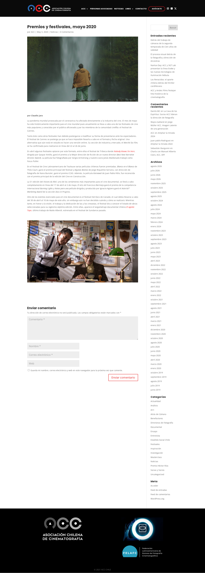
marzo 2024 (156, 217)
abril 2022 (155, 286)
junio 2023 (155, 252)
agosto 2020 (156, 342)
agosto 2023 (156, 243)
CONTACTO (141, 9)
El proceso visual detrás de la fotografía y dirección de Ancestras (163, 57)
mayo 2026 (156, 179)
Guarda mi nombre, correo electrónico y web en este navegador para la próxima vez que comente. (77, 370)
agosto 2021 (156, 308)
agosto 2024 (156, 205)
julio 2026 (155, 170)
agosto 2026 (156, 166)
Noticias (54, 32)
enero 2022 (156, 295)
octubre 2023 (157, 235)
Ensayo (154, 431)
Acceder (154, 485)
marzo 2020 (156, 364)
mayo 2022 (156, 282)
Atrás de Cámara (158, 414)
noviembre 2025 (158, 183)
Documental (156, 427)
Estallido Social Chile (160, 440)
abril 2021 (155, 316)
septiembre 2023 (158, 239)
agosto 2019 (156, 381)
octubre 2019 (157, 372)
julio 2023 (155, 248)
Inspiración (156, 448)
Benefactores (157, 418)
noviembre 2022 (158, 269)
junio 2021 (155, 312)
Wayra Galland (157, 122)
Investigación (157, 453)
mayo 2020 (156, 355)
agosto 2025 (156, 196)
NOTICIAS (119, 9)
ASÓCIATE (157, 8)
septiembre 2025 (158, 192)
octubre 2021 (157, 299)
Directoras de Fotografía (162, 422)
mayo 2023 (156, 256)
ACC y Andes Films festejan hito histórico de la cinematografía (163, 93)
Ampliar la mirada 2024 (162, 144)
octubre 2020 (157, 338)
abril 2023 (155, 260)
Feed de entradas (159, 490)
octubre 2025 (157, 187)
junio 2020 (155, 351)
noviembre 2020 (158, 334)
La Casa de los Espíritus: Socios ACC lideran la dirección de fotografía (164, 114)
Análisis (154, 405)
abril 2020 (155, 359)
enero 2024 (156, 226)
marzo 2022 (156, 291)
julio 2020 (155, 346)
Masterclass (156, 457)
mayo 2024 (156, 213)
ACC (83, 9)
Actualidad (156, 401)
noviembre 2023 (158, 230)
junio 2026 (155, 175)
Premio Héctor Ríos (159, 465)
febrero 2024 (157, 222)
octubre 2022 (157, 273)
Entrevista (155, 435)
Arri (152, 410)
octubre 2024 (157, 200)
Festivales (155, 444)
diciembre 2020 (158, 329)
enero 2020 (156, 368)
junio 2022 (155, 278)
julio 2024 (155, 209)
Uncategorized (157, 474)
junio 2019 (155, 389)
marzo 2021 (156, 321)
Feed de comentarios (160, 494)
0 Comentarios (67, 32)
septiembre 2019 (158, 377)
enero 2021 (156, 325)
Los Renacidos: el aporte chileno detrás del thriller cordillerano (162, 83)
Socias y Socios (157, 470)
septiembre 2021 (158, 303)
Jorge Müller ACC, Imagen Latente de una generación (164, 125)
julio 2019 (155, 385)
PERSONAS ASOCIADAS (101, 9)
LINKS (128, 9)
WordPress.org (157, 498)
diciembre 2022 (158, 265)
